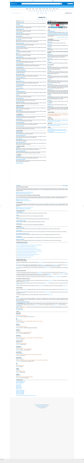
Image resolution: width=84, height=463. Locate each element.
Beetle (48, 120)
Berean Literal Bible (19, 36)
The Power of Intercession (20, 227)
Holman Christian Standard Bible (21, 70)
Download (66, 37)
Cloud (50, 120)
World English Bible (19, 110)
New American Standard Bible (20, 46)
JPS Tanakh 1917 (18, 156)
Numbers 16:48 (49, 58)
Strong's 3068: (18, 316)
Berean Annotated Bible (19, 63)
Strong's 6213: (18, 322)
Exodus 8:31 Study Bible (19, 390)
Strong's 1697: (18, 333)
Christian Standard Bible (19, 67)
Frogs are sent (50, 128)
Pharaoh (66, 120)
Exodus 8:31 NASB (19, 387)
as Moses (52, 33)
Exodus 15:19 (49, 95)
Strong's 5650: (18, 355)
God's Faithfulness (19, 236)
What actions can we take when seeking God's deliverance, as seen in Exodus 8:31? (29, 251)
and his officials (54, 34)
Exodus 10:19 (49, 66)
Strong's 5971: (18, 361)
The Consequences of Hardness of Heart (22, 233)
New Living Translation (19, 25)
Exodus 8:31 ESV (18, 386)
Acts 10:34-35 (64, 285)
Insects (59, 120)
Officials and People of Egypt (21, 220)
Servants (51, 121)
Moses (61, 120)
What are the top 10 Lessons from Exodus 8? (24, 257)
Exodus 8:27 (43, 126)
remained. (66, 34)
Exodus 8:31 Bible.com (19, 383)
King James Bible (18, 39)
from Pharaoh (49, 34)
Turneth (57, 121)
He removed (59, 33)
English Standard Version (20, 29)
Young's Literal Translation (20, 122)
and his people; (59, 34)
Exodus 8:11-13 (55, 304)
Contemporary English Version (20, 77)
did (49, 33)
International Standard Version (20, 91)
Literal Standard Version (19, 115)
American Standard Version (20, 74)
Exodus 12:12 (54, 276)
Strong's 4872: (18, 327)
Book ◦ (64, 185)
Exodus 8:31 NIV (18, 384)
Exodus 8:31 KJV (18, 388)
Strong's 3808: (18, 366)
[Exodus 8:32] (83, 207)
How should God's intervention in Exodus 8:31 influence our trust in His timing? (29, 249)
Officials (64, 120)
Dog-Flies (53, 120)
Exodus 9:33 (49, 79)
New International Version (20, 22)
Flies (55, 120)
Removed (48, 121)
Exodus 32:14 (49, 44)
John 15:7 (17, 268)
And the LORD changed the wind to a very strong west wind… (24, 207)
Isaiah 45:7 (40, 285)
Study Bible (18, 185)
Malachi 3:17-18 (26, 281)
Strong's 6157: (18, 344)
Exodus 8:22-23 (50, 280)
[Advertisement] (42, 178)
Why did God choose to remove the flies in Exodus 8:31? (25, 255)
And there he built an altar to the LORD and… (22, 199)
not (62, 34)
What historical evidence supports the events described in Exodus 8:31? (28, 254)
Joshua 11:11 (49, 75)
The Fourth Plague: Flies (51, 31)
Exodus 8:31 (40, 262)
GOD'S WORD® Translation (20, 84)
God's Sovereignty (19, 230)
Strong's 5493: (18, 338)
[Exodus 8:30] (1, 207)
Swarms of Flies (19, 223)
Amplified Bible (18, 60)
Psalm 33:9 (64, 272)
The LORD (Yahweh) (20, 212)
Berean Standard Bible (19, 32)
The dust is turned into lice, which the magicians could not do (57, 130)
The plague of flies (51, 131)
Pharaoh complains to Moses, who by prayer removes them (57, 129)
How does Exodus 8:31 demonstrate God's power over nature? (26, 252)
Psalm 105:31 (49, 103)
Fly (57, 120)
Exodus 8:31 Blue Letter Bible (20, 381)
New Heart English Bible (19, 98)
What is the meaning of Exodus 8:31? (22, 243)
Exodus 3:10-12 (47, 267)
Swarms (54, 121)
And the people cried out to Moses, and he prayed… (23, 193)
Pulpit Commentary (19, 305)
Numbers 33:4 (59, 276)
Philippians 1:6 (49, 294)
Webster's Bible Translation (20, 101)
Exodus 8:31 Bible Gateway (20, 382)
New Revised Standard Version (21, 142)
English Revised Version (20, 81)
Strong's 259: (18, 372)
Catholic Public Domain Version (21, 135)
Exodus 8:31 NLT (18, 385)
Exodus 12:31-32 (50, 84)
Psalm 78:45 (49, 100)
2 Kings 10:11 (49, 70)
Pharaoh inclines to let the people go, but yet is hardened (57, 132)
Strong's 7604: (18, 377)
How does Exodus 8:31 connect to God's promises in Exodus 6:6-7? (27, 248)
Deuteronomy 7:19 (50, 106)
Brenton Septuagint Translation (20, 159)
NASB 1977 (18, 53)
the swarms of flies (65, 33)
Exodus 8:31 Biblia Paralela (20, 391)
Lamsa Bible (18, 147)
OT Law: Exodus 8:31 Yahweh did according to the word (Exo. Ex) (26, 395)
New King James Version (20, 43)
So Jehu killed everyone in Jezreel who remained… (23, 208)
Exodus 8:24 (39, 272)
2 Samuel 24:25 (49, 54)
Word (59, 121)
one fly (64, 34)
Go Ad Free (2, 459)
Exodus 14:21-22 (50, 89)
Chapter (66, 185)
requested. (55, 33)
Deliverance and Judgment (20, 239)
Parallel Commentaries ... (20, 309)
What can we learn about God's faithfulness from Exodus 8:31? (26, 246)
